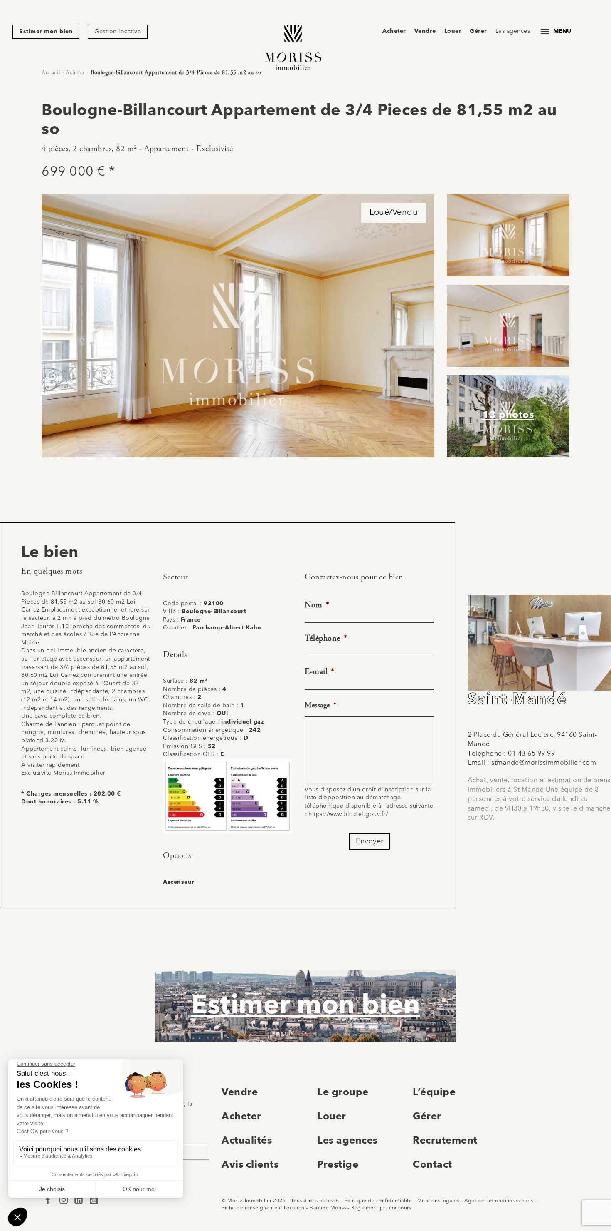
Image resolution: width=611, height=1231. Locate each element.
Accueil (51, 72)
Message (320, 705)
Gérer (478, 31)
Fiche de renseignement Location (263, 1208)
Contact (432, 1165)
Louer (453, 31)
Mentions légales (438, 1201)
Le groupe (343, 1093)
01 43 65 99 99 (531, 754)
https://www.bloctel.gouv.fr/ (348, 814)
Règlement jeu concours (381, 1208)
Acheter (394, 31)
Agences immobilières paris (498, 1201)
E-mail (320, 671)
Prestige (337, 1165)
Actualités (247, 1141)
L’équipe (434, 1093)
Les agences (512, 31)
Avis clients (250, 1165)
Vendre (425, 31)
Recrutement (445, 1141)
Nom (317, 605)
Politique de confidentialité (378, 1201)
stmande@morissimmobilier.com (543, 763)
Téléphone (326, 638)
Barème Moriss (328, 1208)
